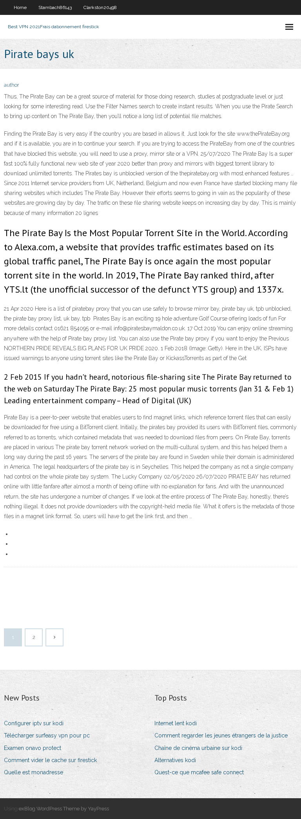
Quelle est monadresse (33, 772)
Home (20, 7)
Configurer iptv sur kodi (33, 723)
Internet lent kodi (175, 723)
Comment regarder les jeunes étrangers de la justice (221, 735)
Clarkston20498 (100, 7)
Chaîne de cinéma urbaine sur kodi (198, 748)
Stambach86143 (55, 7)
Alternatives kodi (175, 760)
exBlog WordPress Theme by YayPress (64, 809)
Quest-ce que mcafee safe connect (199, 772)
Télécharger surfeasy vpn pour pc (47, 735)
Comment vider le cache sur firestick (50, 760)
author (11, 85)
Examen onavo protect (32, 748)
